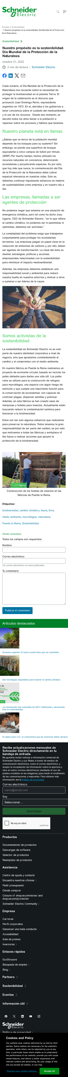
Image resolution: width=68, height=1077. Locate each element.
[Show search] (57, 12)
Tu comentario (10, 570)
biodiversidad (10, 510)
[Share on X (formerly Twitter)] (17, 76)
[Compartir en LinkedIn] (11, 76)
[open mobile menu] (64, 12)
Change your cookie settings (22, 1071)
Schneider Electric (43, 67)
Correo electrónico (13, 556)
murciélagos (29, 516)
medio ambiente (11, 516)
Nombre (7, 545)
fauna (44, 510)
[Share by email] (23, 76)
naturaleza (44, 516)
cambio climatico (29, 510)
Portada (5, 27)
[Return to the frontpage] (18, 12)
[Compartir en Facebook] (4, 76)
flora (51, 510)
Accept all (49, 1071)
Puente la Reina (11, 523)
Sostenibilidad (18, 27)
